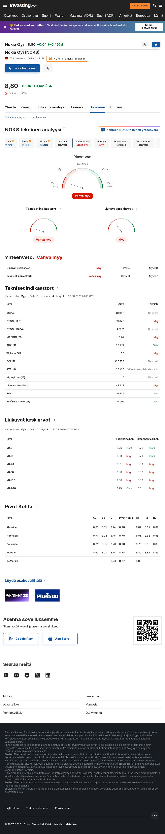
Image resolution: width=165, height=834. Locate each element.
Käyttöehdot (12, 808)
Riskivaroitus (62, 808)
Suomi (46, 15)
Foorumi (116, 107)
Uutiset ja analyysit (51, 107)
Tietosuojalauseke (37, 808)
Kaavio (26, 107)
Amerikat (125, 15)
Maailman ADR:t (81, 15)
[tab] (9, 143)
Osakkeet (11, 15)
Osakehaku (30, 15)
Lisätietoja (92, 696)
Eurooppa (143, 15)
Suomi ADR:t (106, 15)
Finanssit (78, 107)
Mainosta (92, 704)
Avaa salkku (11, 704)
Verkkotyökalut (13, 712)
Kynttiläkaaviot (39, 117)
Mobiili (7, 696)
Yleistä (10, 107)
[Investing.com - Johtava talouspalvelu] (23, 5)
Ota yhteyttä (94, 712)
